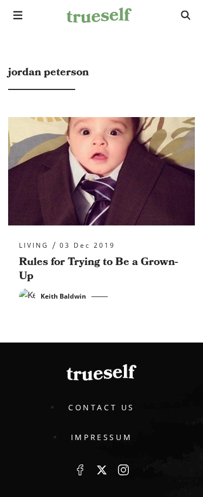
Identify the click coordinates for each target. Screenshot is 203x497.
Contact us (101, 407)
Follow (101, 469)
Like (80, 469)
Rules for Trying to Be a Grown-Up (98, 268)
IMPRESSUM (101, 437)
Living (34, 245)
